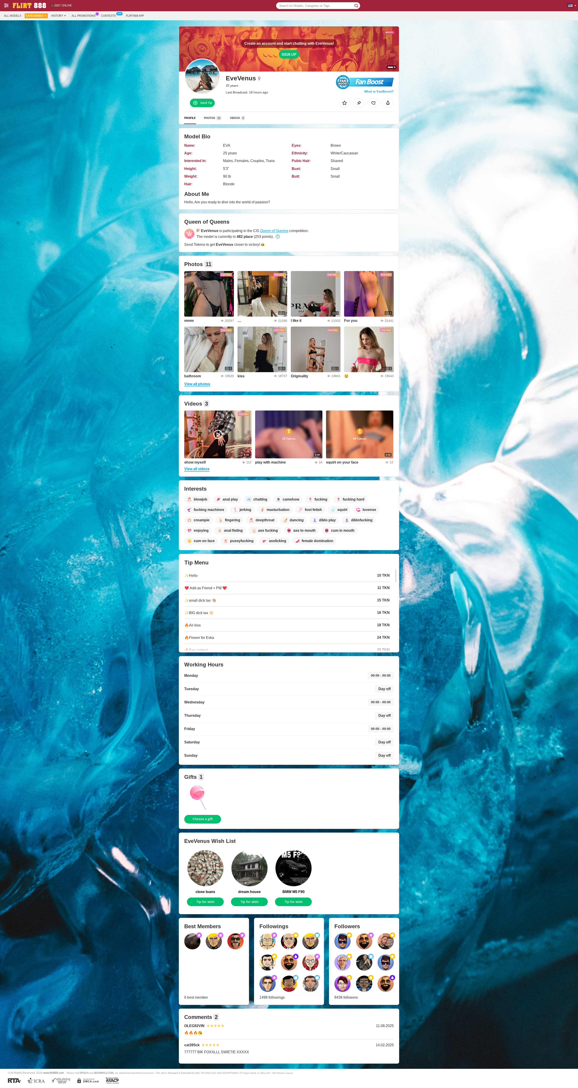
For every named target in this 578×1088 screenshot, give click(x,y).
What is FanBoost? (379, 91)
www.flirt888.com (53, 1072)
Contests (108, 15)
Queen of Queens (274, 231)
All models (12, 15)
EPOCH (84, 1073)
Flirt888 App (135, 15)
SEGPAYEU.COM (103, 1073)
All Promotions (84, 15)
